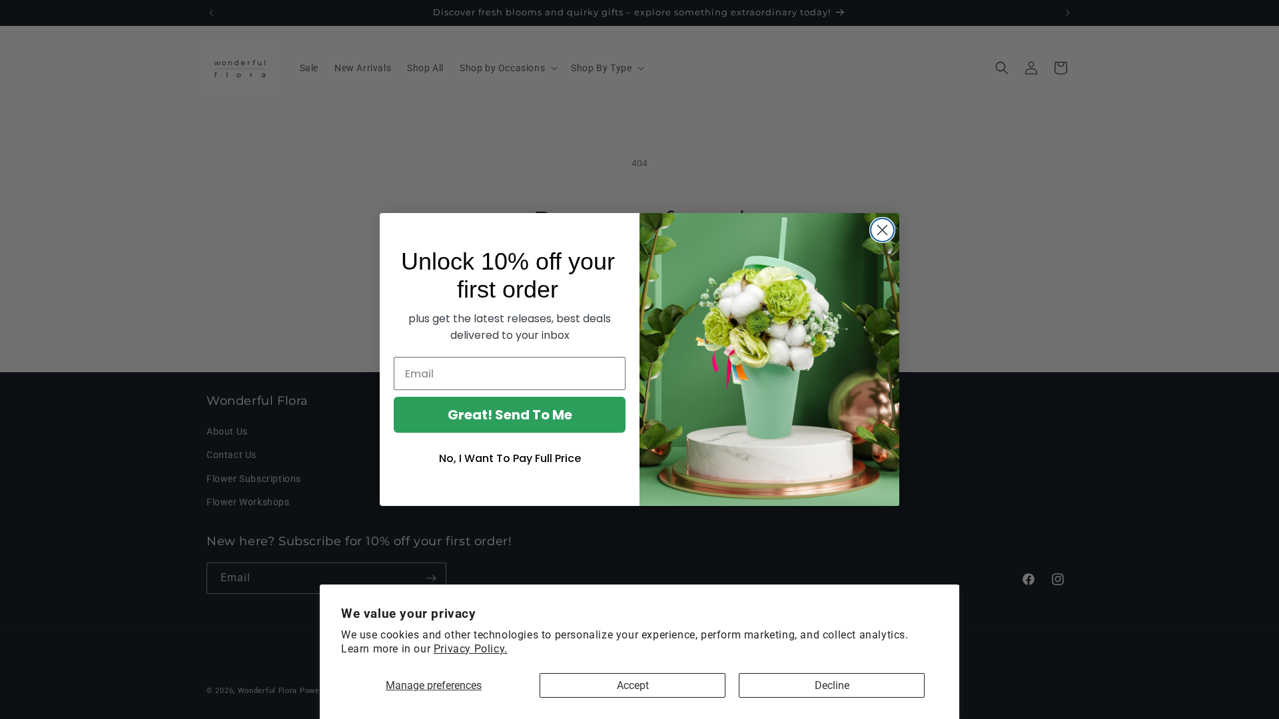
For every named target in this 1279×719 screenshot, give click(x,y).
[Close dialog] (882, 230)
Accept (633, 685)
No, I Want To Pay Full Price (510, 458)
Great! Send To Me (510, 414)
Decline (832, 685)
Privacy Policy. (471, 648)
